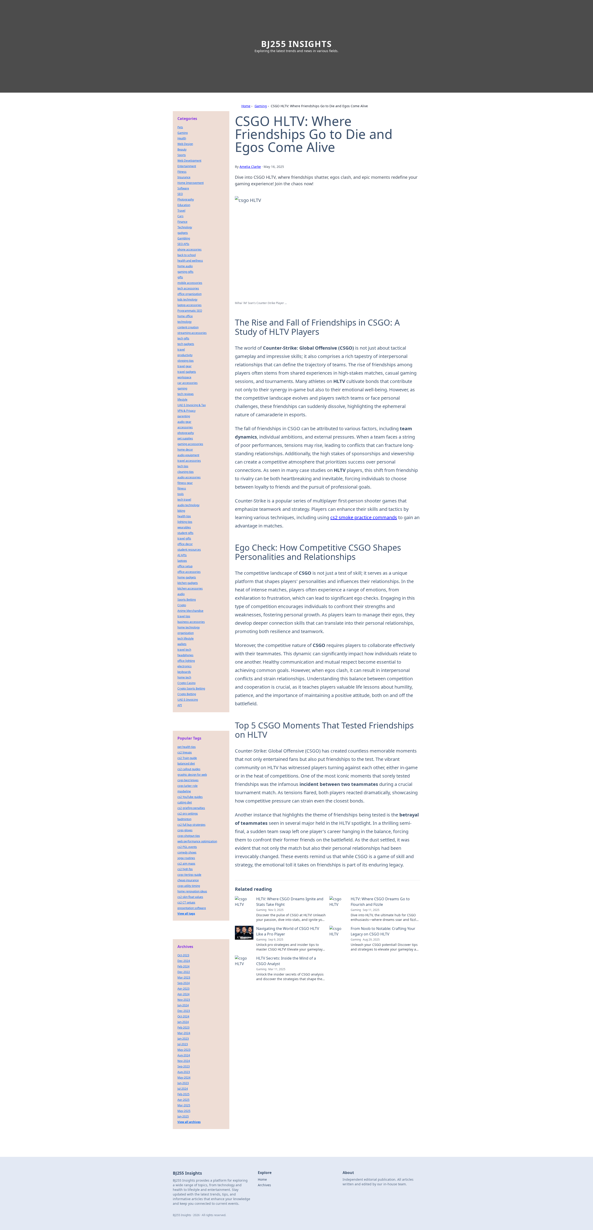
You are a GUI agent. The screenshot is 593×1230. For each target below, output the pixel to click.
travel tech (184, 650)
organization (185, 633)
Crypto (181, 605)
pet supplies (185, 438)
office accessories (189, 572)
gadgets (182, 233)
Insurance (183, 177)
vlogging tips (185, 361)
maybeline (184, 791)
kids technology (187, 299)
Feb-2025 (183, 1094)
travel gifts (184, 538)
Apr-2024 (183, 994)
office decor (185, 544)
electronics (184, 666)
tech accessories (188, 288)
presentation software (191, 908)
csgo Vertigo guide (189, 875)
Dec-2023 (183, 1011)
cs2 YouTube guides (190, 797)
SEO (180, 194)
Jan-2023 (183, 1039)
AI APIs (182, 555)
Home (245, 106)
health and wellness (190, 261)
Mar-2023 (183, 977)
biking (181, 511)
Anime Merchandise (190, 611)
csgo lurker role (187, 786)
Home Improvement (190, 183)
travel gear (184, 366)
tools (180, 494)
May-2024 (183, 1077)
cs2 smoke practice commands (363, 517)
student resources (189, 550)
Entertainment (186, 166)
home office (185, 316)
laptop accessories (189, 305)
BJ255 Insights (296, 44)
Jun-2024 (183, 1005)
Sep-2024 (183, 983)
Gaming (261, 106)
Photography (185, 199)
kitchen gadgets (187, 583)
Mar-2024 (183, 1033)
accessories (185, 427)
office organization (189, 294)
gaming (182, 388)
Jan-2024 (183, 1022)
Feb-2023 (183, 1027)
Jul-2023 (182, 1044)
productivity (184, 355)
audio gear (184, 422)
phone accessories (189, 249)
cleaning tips (185, 472)
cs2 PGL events (187, 847)
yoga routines (186, 858)
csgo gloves (184, 830)
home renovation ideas (192, 891)
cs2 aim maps (186, 864)
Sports (181, 155)
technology (184, 322)
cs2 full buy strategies (191, 825)
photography (185, 433)
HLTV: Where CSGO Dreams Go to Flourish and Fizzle (380, 901)
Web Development (189, 161)
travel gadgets (186, 372)
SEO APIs (183, 244)
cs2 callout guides (188, 769)
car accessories (187, 383)
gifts (180, 277)
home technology (188, 627)
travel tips (183, 616)
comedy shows (186, 852)
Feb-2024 (183, 966)
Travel (181, 211)
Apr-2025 (183, 1100)
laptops (182, 561)
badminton (184, 819)
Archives (264, 1185)
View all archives (189, 1122)
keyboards (184, 672)
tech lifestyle (185, 638)
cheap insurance (188, 880)
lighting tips (184, 522)
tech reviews (185, 394)
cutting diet (184, 802)
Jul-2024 (182, 1089)
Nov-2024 (183, 1061)
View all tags (186, 914)
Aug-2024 (183, 1055)
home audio (185, 266)
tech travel (184, 500)
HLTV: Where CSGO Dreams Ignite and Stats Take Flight (289, 901)
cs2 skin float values (190, 897)
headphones (185, 655)
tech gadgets (185, 344)
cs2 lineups (184, 752)
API (179, 705)
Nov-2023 (183, 1000)
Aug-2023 (183, 1072)
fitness (181, 488)
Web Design (185, 144)
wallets (181, 644)
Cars (180, 216)
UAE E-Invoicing (187, 700)
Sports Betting (186, 600)
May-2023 (183, 1050)
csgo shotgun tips (188, 836)
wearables (184, 527)
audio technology (188, 505)
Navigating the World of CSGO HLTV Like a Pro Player (287, 931)
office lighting (186, 661)
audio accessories (189, 477)
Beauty (181, 149)
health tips (184, 516)
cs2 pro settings (187, 814)
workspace (184, 377)
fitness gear (185, 483)
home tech (184, 677)
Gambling (183, 238)
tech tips (182, 466)
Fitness (181, 172)
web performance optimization (197, 841)
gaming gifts (185, 272)
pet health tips (186, 747)
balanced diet (186, 764)
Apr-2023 (183, 989)
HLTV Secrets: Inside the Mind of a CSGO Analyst (286, 961)
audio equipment (188, 455)
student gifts (185, 533)
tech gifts (183, 338)
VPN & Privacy (186, 411)
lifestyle (182, 400)
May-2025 (183, 1111)
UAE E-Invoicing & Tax (191, 405)
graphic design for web (192, 775)
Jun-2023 (183, 1083)
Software (183, 188)
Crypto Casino (186, 683)
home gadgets (186, 577)
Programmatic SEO (189, 311)
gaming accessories (190, 444)
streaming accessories (192, 333)
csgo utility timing (188, 886)
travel (181, 349)
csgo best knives (188, 780)
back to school (186, 255)
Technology (184, 227)
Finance (182, 222)
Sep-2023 (183, 1066)
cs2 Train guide (187, 758)
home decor (185, 450)
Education (183, 205)
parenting (183, 416)
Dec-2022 (183, 972)
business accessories (191, 622)
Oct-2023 (183, 955)
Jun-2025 (183, 1116)
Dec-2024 (183, 961)
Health (181, 138)
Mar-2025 (183, 1105)
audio (181, 594)
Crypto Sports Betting (191, 688)
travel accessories (189, 461)
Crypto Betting (186, 694)
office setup (184, 566)
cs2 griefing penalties (191, 808)
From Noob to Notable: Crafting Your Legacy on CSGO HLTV (383, 931)
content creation (188, 327)
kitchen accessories (190, 588)
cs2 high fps (185, 869)
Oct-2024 (183, 1016)
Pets (180, 127)
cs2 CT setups (186, 902)
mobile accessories (189, 283)
